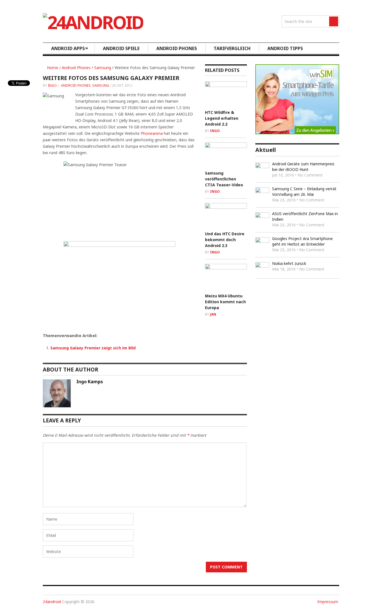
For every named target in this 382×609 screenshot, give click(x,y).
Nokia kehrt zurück (289, 263)
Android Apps (69, 48)
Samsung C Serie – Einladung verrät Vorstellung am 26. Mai (304, 191)
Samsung (102, 67)
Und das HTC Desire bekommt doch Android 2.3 (224, 239)
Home (52, 67)
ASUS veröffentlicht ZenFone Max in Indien (305, 216)
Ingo (52, 85)
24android (52, 601)
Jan (213, 314)
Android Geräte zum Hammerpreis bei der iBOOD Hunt (303, 166)
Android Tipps (285, 48)
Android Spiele (121, 48)
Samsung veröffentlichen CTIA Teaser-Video (224, 178)
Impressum (327, 601)
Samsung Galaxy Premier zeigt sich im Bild (93, 348)
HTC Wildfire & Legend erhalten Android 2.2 (221, 118)
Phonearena (152, 133)
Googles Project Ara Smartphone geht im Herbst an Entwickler (302, 241)
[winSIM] (297, 132)
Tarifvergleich (232, 48)
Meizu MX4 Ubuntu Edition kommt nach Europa (225, 301)
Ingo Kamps (89, 381)
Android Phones (176, 48)
